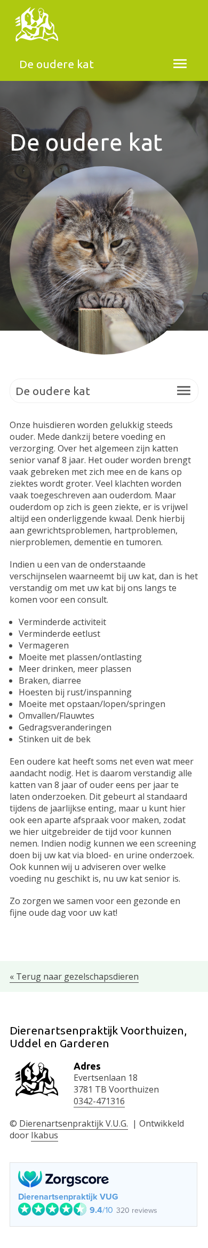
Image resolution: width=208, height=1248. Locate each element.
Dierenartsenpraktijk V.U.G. (73, 1123)
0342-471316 (99, 1101)
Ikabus (44, 1135)
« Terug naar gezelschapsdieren (74, 976)
